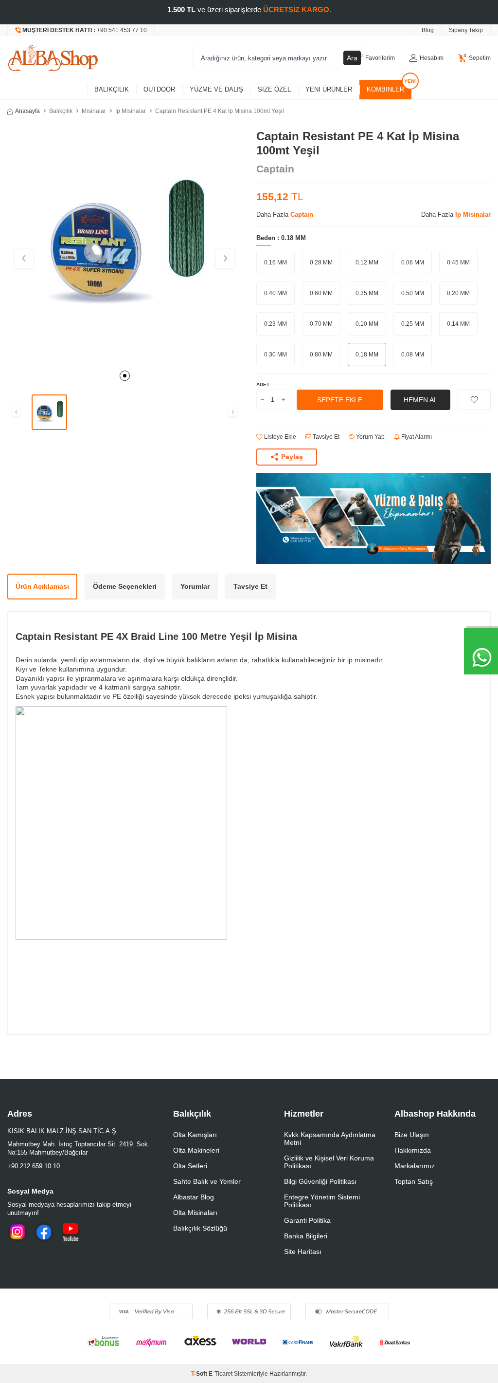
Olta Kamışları (195, 1135)
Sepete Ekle (339, 400)
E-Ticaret (220, 1373)
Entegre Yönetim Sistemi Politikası (322, 1201)
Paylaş (292, 457)
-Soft (200, 1373)
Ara (352, 58)
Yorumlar (195, 586)
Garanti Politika (307, 1220)
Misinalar (94, 111)
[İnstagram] (17, 1232)
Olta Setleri (190, 1166)
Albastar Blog (193, 1197)
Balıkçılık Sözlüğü (200, 1228)
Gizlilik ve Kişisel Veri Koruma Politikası (329, 1162)
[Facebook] (43, 1232)
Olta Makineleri (196, 1150)
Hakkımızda (412, 1150)
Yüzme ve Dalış (216, 89)
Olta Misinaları (195, 1212)
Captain (275, 168)
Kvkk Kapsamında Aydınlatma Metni (329, 1138)
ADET (262, 384)
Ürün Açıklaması (42, 586)
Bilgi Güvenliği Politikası (320, 1181)
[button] (124, 375)
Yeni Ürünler (328, 89)
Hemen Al (421, 400)
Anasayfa (27, 111)
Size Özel (274, 89)
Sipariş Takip (466, 30)
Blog (428, 30)
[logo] (53, 58)
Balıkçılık (111, 89)
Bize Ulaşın (411, 1135)
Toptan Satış (413, 1181)
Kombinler (385, 89)
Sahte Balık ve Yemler (207, 1181)
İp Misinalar (130, 111)
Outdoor (159, 89)
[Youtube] (70, 1232)
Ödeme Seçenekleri (125, 586)
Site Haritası (302, 1251)
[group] (124, 247)
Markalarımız (414, 1166)
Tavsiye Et (325, 436)
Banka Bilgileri (305, 1236)
